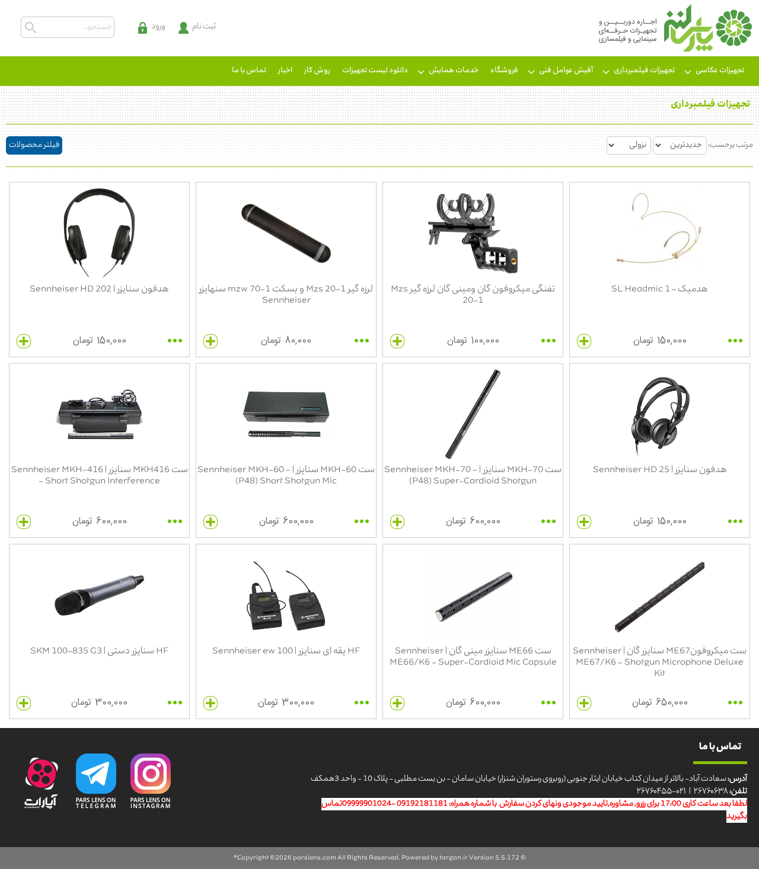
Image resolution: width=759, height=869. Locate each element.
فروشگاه (504, 70)
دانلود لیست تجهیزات (375, 70)
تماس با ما (249, 70)
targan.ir (453, 858)
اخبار (285, 70)
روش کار (317, 70)
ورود (158, 27)
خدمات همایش (454, 70)
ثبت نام (204, 27)
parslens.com (314, 858)
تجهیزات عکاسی (720, 70)
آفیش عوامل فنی (566, 70)
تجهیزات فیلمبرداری (644, 70)
